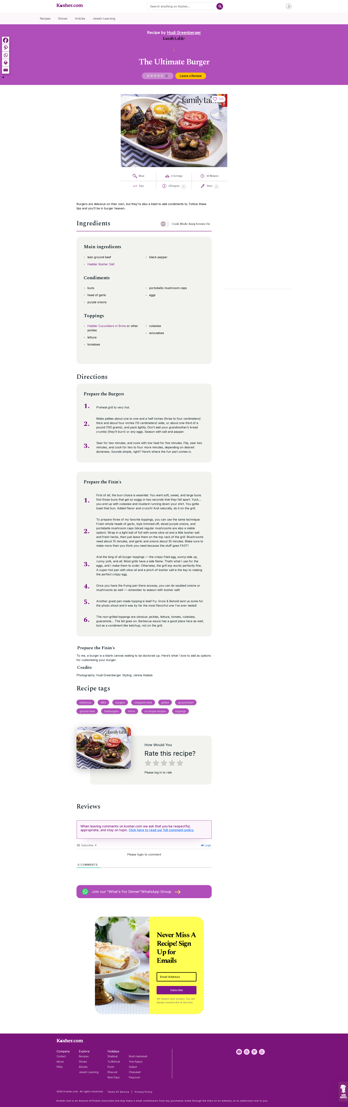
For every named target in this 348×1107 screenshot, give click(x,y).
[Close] (236, 509)
